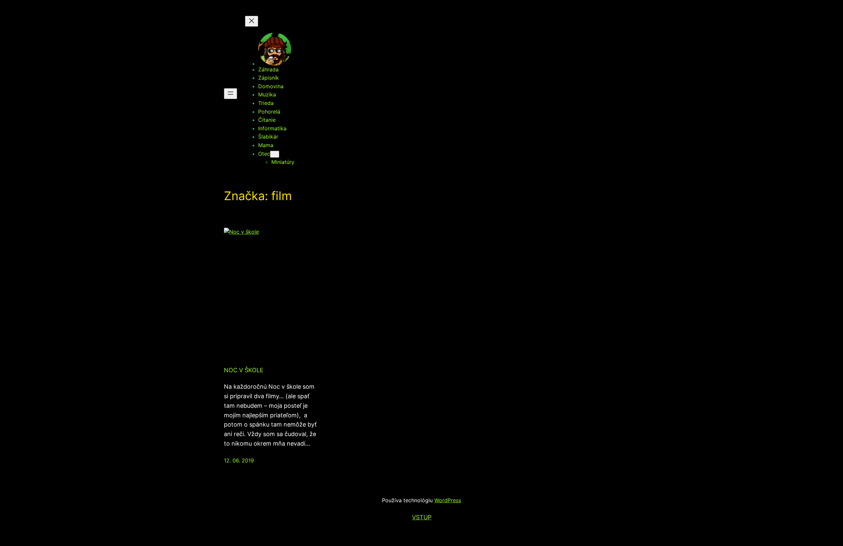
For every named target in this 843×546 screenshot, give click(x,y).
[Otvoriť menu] (230, 93)
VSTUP (421, 517)
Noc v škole (243, 370)
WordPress (447, 500)
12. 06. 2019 (239, 460)
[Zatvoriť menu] (251, 21)
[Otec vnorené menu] (274, 154)
